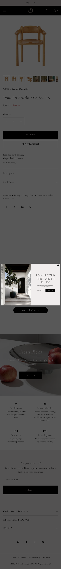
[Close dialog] (58, 265)
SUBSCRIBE (50, 290)
